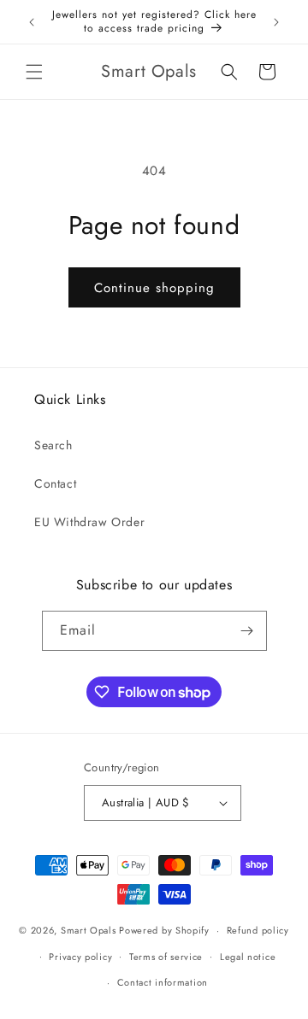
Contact (55, 483)
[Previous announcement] (31, 22)
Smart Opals (88, 930)
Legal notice (247, 956)
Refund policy (258, 930)
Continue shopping (154, 287)
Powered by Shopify (164, 930)
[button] (34, 72)
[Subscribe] (247, 631)
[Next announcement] (276, 22)
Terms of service (166, 956)
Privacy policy (80, 956)
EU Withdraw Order (89, 521)
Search (53, 445)
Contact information (162, 982)
